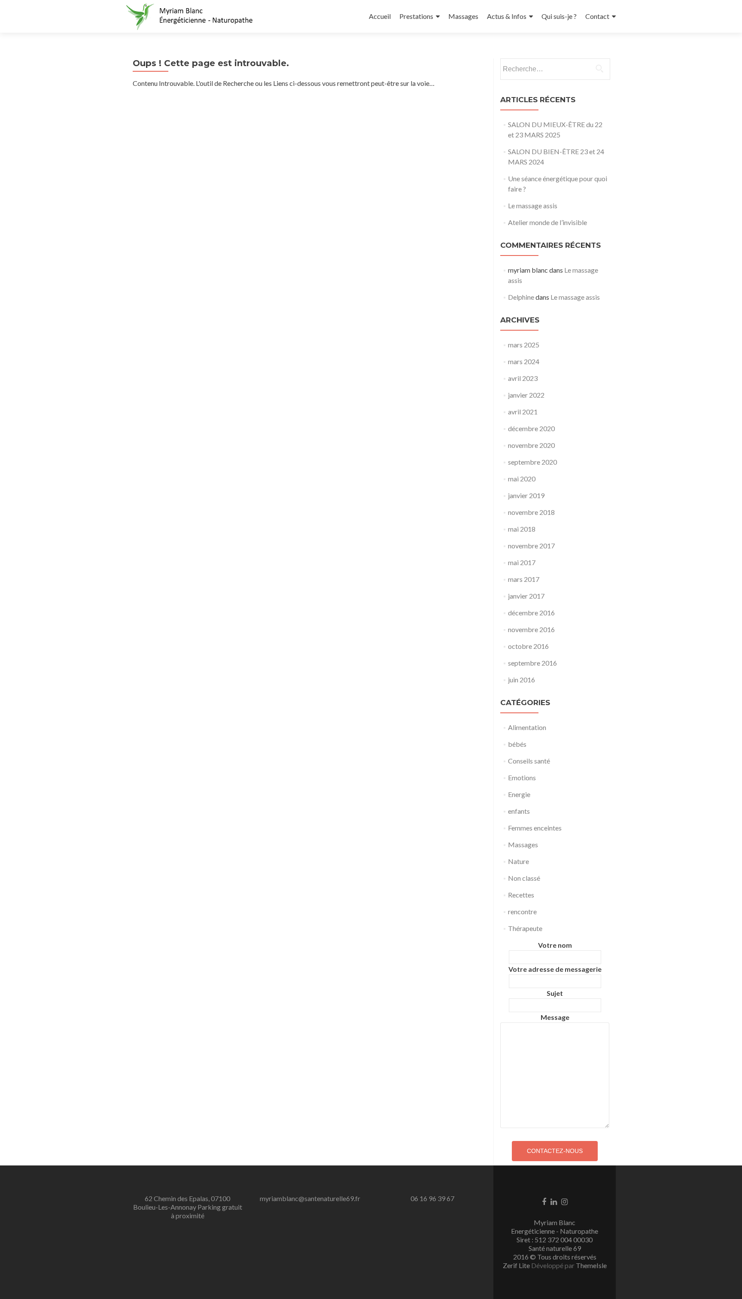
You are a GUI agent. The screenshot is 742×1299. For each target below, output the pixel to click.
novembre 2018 (531, 512)
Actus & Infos (506, 16)
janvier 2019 (526, 495)
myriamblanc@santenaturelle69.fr (310, 1198)
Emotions (522, 777)
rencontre (522, 911)
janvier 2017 (526, 596)
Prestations (416, 16)
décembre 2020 (531, 428)
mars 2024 (523, 361)
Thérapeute (525, 928)
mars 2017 (523, 579)
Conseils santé (529, 761)
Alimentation (527, 727)
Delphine (521, 297)
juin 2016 (521, 679)
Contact (597, 16)
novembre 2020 (531, 445)
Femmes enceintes (535, 828)
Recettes (521, 895)
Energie (519, 794)
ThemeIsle (591, 1265)
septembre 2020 (532, 462)
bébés (517, 744)
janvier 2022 (526, 395)
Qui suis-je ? (559, 16)
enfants (519, 811)
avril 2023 (523, 378)
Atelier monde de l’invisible (547, 222)
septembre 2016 (532, 663)
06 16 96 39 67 (432, 1198)
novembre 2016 (531, 629)
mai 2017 (521, 562)
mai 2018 (521, 529)
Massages (463, 16)
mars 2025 (523, 345)
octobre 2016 (528, 646)
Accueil (380, 16)
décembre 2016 (531, 612)
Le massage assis (532, 205)
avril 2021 (523, 412)
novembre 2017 (531, 546)
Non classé (524, 878)
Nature (518, 861)
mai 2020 (521, 479)
